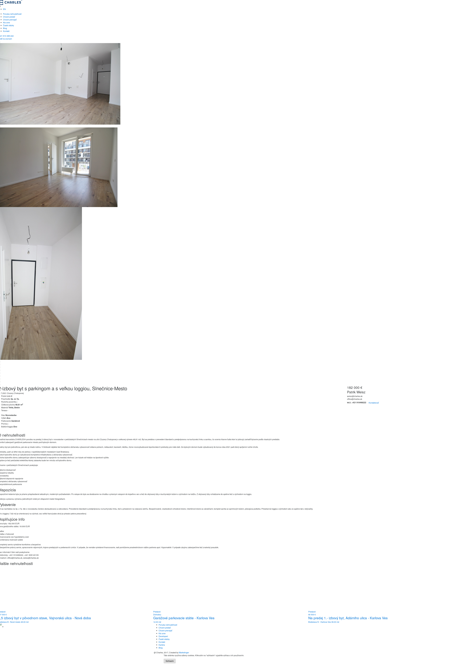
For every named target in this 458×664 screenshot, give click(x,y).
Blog (5, 28)
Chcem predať (9, 16)
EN (4, 9)
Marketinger (184, 652)
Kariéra (162, 644)
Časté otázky (8, 25)
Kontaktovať (374, 402)
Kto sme (6, 22)
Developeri (163, 636)
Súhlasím (170, 661)
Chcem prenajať (9, 19)
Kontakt (6, 31)
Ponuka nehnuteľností (12, 14)
